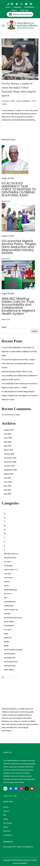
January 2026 (9, 454)
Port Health (7, 823)
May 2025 (7, 486)
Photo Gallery (9, 622)
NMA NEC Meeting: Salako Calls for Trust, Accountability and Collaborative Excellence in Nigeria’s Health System (18, 306)
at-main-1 (8, 562)
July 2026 (7, 434)
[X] (27, 789)
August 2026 (9, 430)
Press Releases (29, 7)
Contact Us (7, 835)
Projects (14, 10)
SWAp (5, 819)
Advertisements (10, 558)
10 (4, 514)
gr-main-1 (8, 594)
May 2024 (7, 490)
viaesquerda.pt (9, 665)
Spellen (6, 642)
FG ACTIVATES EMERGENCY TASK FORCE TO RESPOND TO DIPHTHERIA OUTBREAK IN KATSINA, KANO (19, 189)
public (6, 634)
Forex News (8, 578)
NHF (4, 815)
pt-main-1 (8, 630)
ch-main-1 (8, 574)
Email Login (24, 10)
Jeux (5, 598)
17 (4, 522)
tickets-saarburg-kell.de (13, 650)
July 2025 (7, 478)
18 (4, 526)
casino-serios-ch (10, 570)
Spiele (6, 646)
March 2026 (8, 450)
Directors (6, 831)
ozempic (7, 614)
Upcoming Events (10, 661)
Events (8, 7)
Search (4, 327)
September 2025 (10, 470)
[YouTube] (32, 789)
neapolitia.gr (8, 606)
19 (4, 530)
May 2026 (7, 442)
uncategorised (9, 653)
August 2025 (8, 474)
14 (4, 518)
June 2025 (8, 482)
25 (5, 534)
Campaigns (17, 7)
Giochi (6, 586)
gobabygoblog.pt (10, 590)
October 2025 (9, 466)
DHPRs (5, 827)
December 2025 (10, 458)
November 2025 (10, 462)
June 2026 (8, 438)
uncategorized (9, 657)
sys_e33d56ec (24, 101)
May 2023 (7, 494)
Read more (6, 201)
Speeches (8, 638)
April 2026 (7, 446)
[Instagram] (21, 789)
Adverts (6, 811)
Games (7, 582)
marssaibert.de (10, 602)
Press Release (9, 626)
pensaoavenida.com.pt (13, 618)
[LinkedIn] (11, 789)
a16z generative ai (11, 554)
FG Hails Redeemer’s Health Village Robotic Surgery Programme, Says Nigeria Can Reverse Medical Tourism (20, 395)
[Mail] (5, 789)
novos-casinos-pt (11, 610)
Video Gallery (9, 669)
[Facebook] (16, 789)
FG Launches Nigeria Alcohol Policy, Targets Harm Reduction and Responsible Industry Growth (19, 247)
